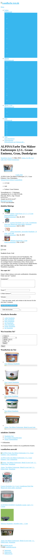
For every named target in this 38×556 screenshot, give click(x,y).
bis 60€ (10, 130)
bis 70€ (10, 132)
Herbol (20, 80)
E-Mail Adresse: (6, 293)
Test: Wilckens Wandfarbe (12, 364)
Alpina (20, 63)
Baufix (10, 67)
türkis (19, 55)
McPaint (20, 85)
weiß (19, 15)
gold (19, 30)
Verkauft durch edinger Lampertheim (11, 180)
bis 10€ (10, 122)
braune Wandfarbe (9, 326)
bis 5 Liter (14, 109)
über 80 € (11, 135)
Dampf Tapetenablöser (11, 439)
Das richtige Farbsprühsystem (13, 438)
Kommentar (4, 279)
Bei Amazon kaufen (6, 201)
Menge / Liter (9, 106)
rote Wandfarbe (8, 323)
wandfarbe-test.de (11, 547)
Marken (9, 59)
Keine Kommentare (13, 159)
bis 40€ (10, 127)
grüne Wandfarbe (9, 324)
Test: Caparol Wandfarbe (11, 382)
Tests (9, 137)
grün (19, 40)
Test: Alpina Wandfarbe (11, 396)
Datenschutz (8, 552)
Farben (8, 11)
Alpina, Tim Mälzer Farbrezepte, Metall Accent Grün (19, 427)
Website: (3, 297)
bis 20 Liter (15, 116)
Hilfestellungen (14, 141)
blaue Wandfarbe (9, 321)
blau (19, 20)
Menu (2, 7)
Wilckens (20, 101)
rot (19, 50)
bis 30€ (10, 125)
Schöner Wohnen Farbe (15, 93)
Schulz (20, 96)
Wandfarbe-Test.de (6, 158)
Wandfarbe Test (9, 436)
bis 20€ (10, 123)
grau (19, 35)
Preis (8, 119)
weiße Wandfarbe (9, 318)
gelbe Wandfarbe (9, 319)
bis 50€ (10, 128)
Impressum (7, 550)
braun (19, 25)
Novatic (20, 90)
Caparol (20, 70)
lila (19, 45)
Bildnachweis (8, 553)
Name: (3, 290)
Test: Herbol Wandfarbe (11, 411)
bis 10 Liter (15, 112)
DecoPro (20, 75)
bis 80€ (10, 133)
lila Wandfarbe (8, 328)
